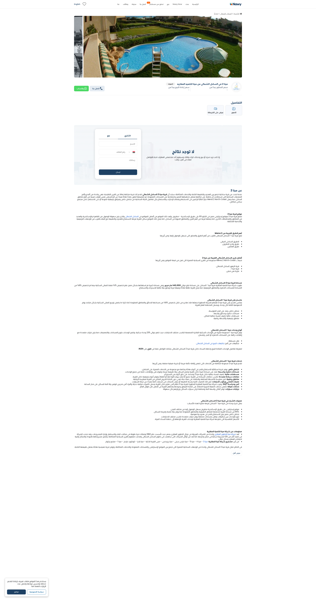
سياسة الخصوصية (37, 592)
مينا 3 (205, 441)
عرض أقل (236, 453)
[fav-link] (84, 4)
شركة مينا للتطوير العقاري (225, 434)
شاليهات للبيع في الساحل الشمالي (210, 343)
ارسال (118, 172)
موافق (16, 592)
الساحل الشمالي (131, 216)
